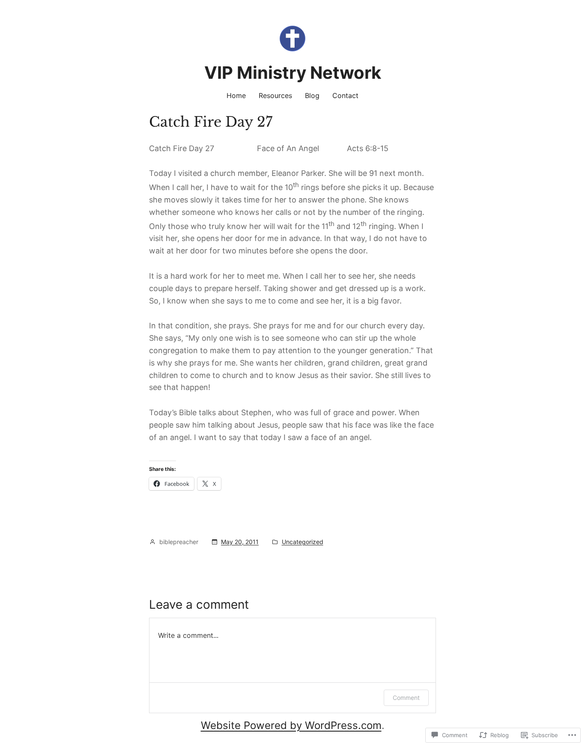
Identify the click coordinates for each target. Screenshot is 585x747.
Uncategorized (302, 541)
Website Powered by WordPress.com (291, 725)
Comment (406, 697)
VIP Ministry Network (292, 72)
